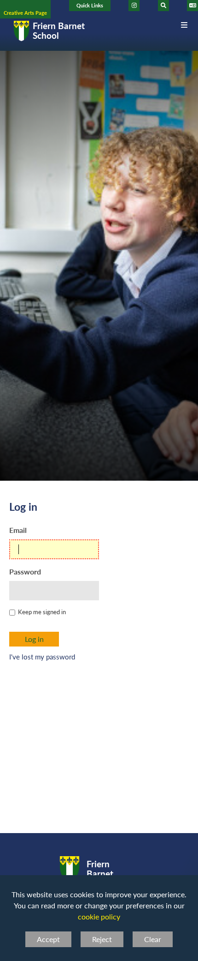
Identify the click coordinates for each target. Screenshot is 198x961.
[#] (134, 5)
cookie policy (99, 916)
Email (18, 530)
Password (25, 571)
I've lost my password (42, 656)
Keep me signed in (42, 611)
